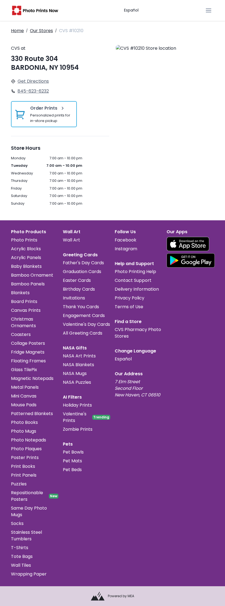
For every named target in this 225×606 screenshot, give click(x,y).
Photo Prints (24, 240)
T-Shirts (19, 547)
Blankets (20, 293)
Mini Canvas (23, 396)
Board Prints (24, 301)
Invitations (74, 298)
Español (131, 10)
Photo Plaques (26, 449)
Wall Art (71, 240)
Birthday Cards (79, 289)
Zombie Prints (77, 429)
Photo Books (24, 422)
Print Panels (23, 475)
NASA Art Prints (79, 356)
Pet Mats (72, 461)
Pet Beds (72, 469)
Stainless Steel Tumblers (26, 535)
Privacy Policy (129, 298)
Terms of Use (129, 307)
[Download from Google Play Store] (191, 260)
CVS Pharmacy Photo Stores (138, 332)
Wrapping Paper (29, 574)
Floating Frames (28, 361)
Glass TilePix (24, 369)
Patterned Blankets (32, 413)
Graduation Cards (82, 271)
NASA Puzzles (77, 382)
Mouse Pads (23, 405)
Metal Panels (25, 387)
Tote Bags (22, 556)
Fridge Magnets (27, 352)
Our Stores (41, 30)
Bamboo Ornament (32, 275)
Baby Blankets (26, 266)
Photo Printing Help (135, 271)
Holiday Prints (77, 405)
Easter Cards (77, 280)
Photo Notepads (28, 440)
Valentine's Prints (74, 417)
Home (17, 30)
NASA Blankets (78, 365)
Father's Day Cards (83, 263)
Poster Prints (25, 457)
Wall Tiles (21, 565)
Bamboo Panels (28, 284)
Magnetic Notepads (32, 378)
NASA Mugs (75, 373)
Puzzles (19, 484)
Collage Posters (28, 343)
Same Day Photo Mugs (29, 511)
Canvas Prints (26, 310)
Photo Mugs (23, 431)
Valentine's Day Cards (86, 324)
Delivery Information (137, 289)
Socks (17, 523)
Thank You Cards (81, 307)
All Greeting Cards (82, 333)
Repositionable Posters (27, 496)
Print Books (23, 466)
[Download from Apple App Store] (188, 244)
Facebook (125, 240)
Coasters (21, 334)
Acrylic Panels (26, 257)
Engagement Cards (84, 315)
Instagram (126, 249)
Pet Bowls (73, 452)
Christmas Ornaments (23, 322)
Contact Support (133, 280)
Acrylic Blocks (26, 249)
